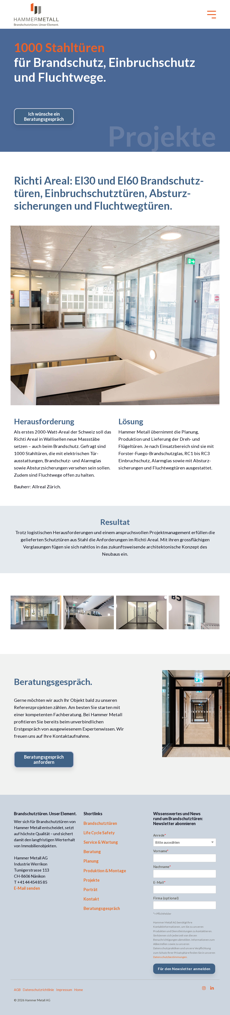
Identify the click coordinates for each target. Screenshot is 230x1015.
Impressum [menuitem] (64, 990)
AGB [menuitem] (17, 990)
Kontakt (91, 898)
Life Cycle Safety (99, 832)
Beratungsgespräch (102, 908)
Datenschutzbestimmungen (170, 957)
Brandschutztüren (100, 823)
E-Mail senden (27, 888)
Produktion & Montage (105, 870)
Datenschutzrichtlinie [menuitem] (38, 990)
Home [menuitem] (78, 990)
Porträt (90, 889)
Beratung (92, 851)
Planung (91, 861)
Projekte (92, 880)
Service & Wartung (101, 842)
